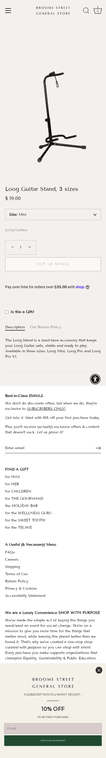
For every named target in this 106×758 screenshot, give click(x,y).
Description (15, 327)
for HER (12, 484)
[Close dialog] (98, 670)
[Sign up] (98, 448)
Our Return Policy (45, 327)
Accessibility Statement (25, 595)
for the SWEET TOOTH (25, 520)
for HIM (12, 477)
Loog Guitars (16, 230)
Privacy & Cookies (21, 588)
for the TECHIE (18, 527)
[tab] (17, 327)
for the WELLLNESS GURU (28, 513)
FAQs (10, 552)
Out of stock (53, 264)
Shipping (12, 567)
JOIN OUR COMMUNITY (53, 740)
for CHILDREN (18, 491)
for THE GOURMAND (24, 498)
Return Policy (16, 581)
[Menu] (8, 10)
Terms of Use (16, 574)
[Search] (86, 11)
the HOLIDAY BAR (21, 506)
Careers (12, 559)
